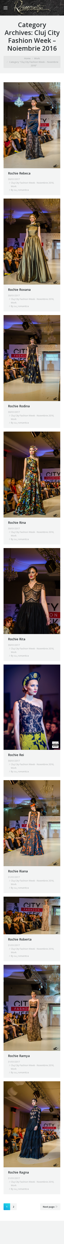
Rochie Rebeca (19, 173)
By (20, 189)
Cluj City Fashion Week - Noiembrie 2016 (32, 182)
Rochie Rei (16, 755)
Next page (49, 1206)
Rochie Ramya (19, 1056)
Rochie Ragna (18, 1172)
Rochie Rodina (19, 406)
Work (37, 58)
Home (27, 58)
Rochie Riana (18, 871)
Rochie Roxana (19, 289)
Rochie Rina (17, 522)
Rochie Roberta (20, 939)
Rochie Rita (16, 639)
